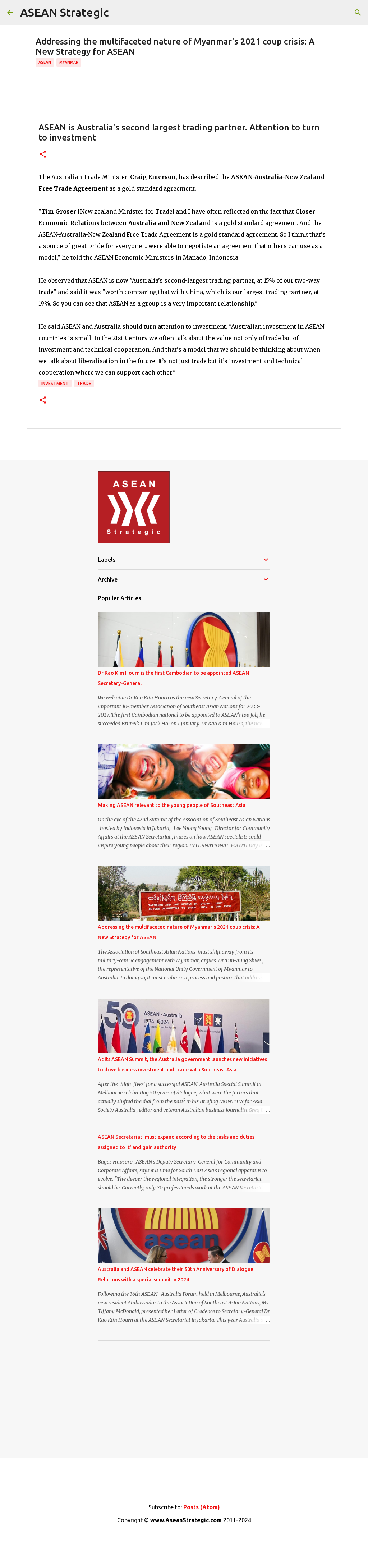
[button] (42, 155)
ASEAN (44, 62)
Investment (55, 383)
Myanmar (68, 62)
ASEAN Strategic (64, 12)
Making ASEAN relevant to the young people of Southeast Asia (171, 805)
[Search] (358, 12)
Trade (84, 383)
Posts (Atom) (201, 1507)
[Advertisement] (184, 1396)
